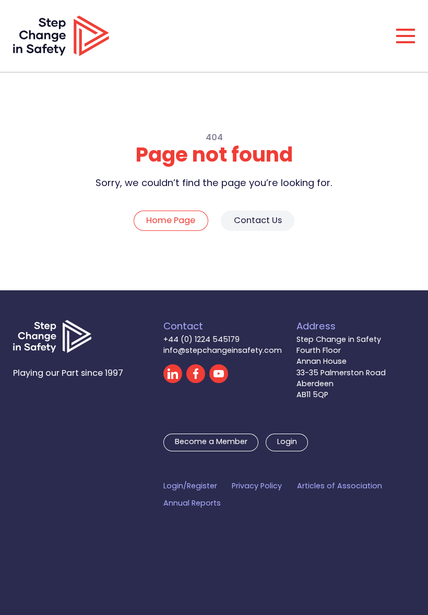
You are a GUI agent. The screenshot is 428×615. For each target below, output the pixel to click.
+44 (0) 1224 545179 (201, 340)
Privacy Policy (257, 486)
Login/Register (190, 486)
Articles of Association (339, 486)
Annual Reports (192, 503)
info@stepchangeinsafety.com (222, 351)
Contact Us (258, 221)
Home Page (170, 221)
